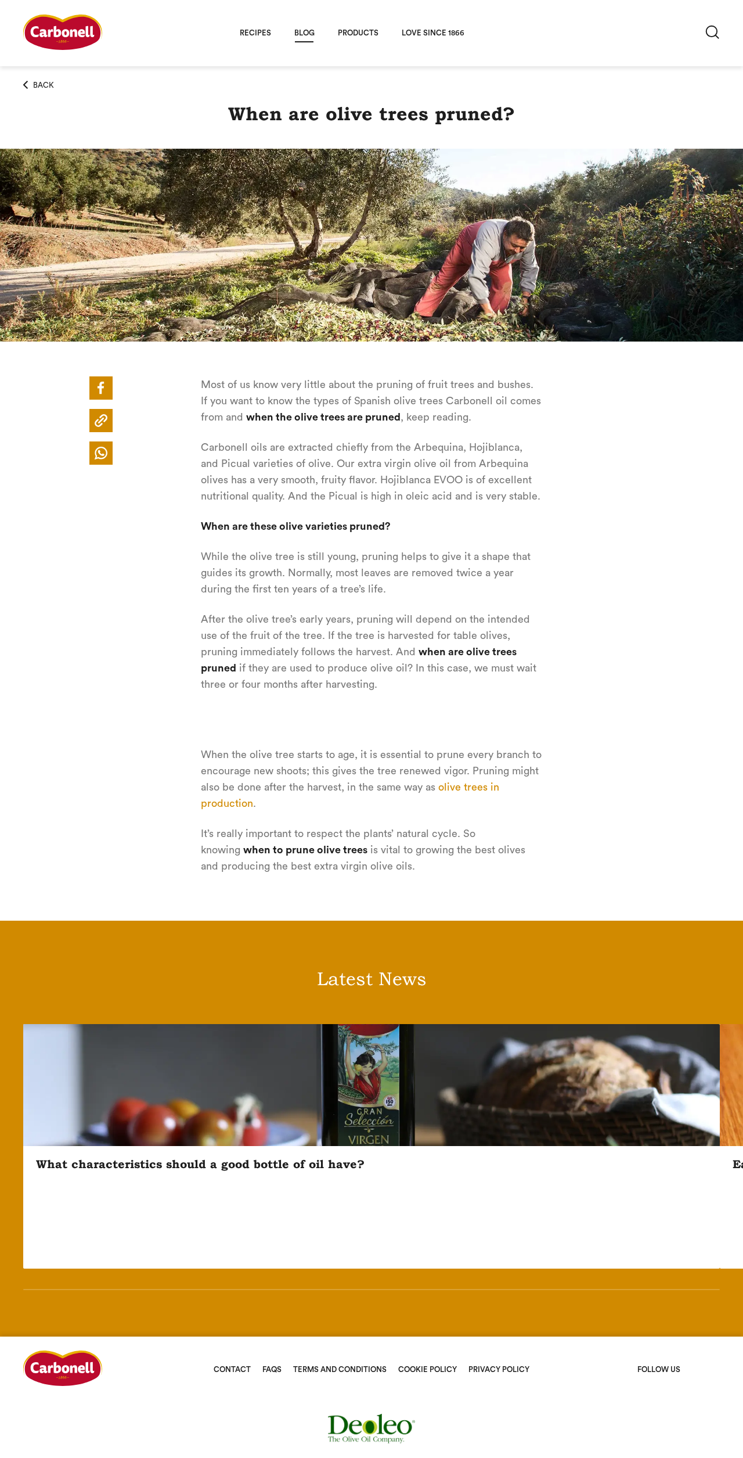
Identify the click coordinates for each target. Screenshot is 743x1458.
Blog (304, 33)
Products (358, 33)
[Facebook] (101, 388)
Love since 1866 (433, 33)
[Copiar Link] (101, 420)
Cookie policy (427, 1369)
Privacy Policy (498, 1369)
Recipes (255, 33)
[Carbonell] (62, 47)
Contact (232, 1369)
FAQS (272, 1369)
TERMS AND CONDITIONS (340, 1369)
